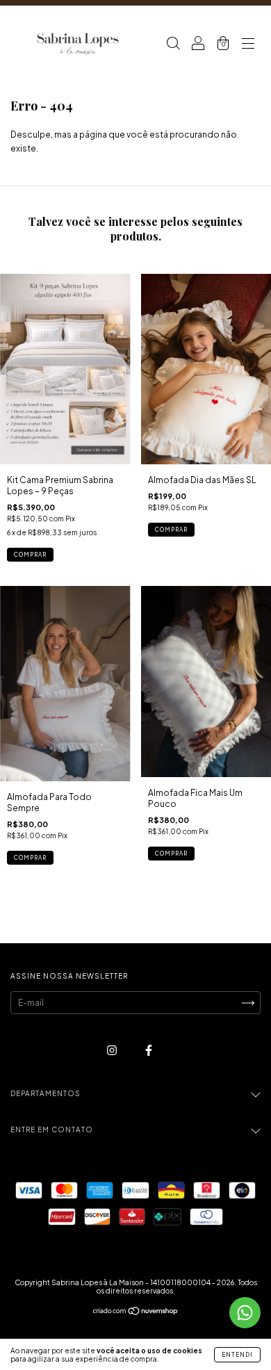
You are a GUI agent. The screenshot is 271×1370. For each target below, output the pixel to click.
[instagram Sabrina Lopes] (112, 1050)
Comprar (30, 554)
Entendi (237, 1354)
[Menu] (248, 45)
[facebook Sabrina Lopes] (148, 1050)
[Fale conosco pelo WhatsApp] (245, 1312)
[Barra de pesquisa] (173, 45)
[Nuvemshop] (135, 1312)
